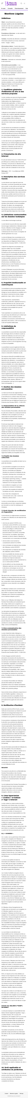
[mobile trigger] (2, 3)
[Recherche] (21, 3)
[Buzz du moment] (10, 3)
